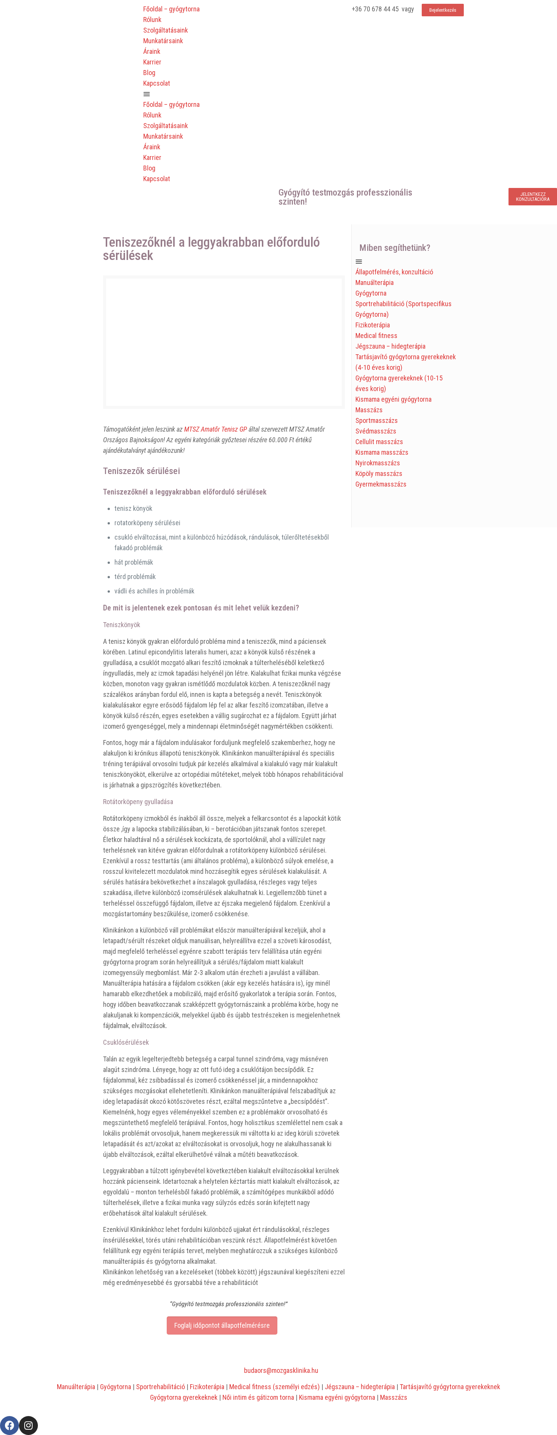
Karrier (152, 62)
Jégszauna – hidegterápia (390, 346)
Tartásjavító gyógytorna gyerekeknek (450, 1387)
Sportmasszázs (376, 420)
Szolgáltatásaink (165, 30)
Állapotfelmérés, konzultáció (394, 272)
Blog (149, 73)
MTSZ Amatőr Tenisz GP (215, 429)
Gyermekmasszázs (381, 484)
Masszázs (369, 410)
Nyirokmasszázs (377, 463)
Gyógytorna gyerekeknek (183, 1397)
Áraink (151, 51)
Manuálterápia (374, 282)
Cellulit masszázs (379, 442)
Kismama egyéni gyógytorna (393, 399)
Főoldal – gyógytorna (171, 9)
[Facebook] (9, 1425)
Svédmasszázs (375, 431)
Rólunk (152, 19)
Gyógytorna (370, 293)
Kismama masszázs (381, 452)
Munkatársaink (163, 41)
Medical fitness (376, 336)
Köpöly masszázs (378, 473)
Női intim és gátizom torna (258, 1397)
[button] (209, 94)
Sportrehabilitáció (160, 1387)
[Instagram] (28, 1425)
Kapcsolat (156, 83)
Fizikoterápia (372, 325)
